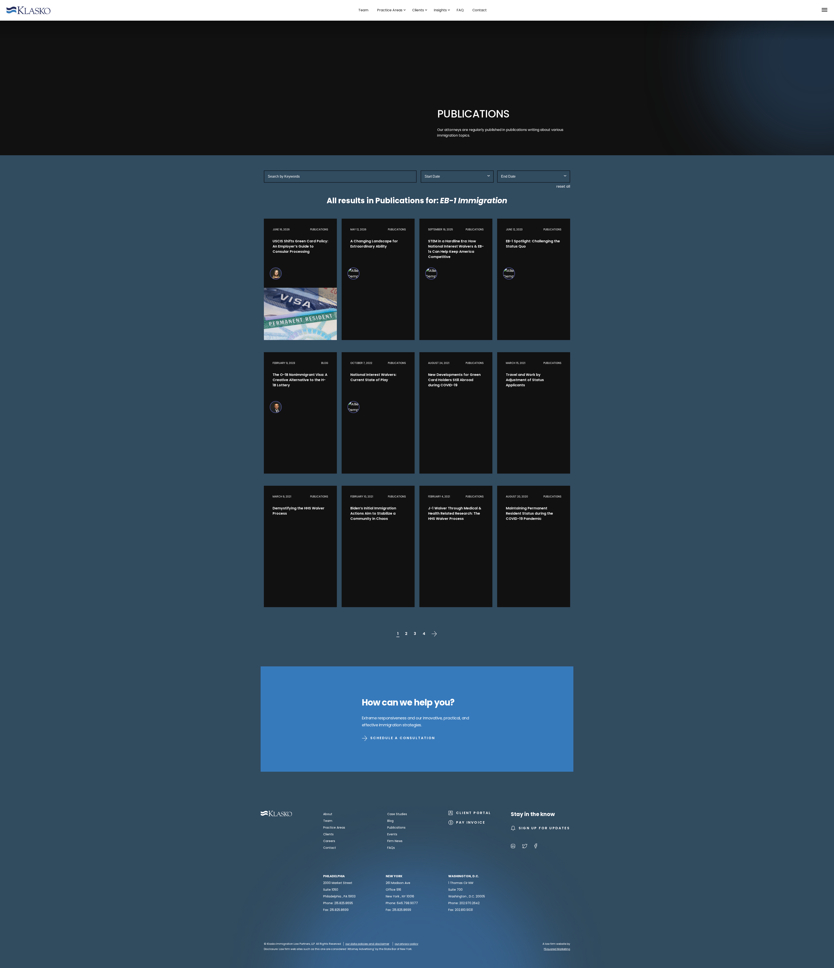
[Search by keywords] (340, 176)
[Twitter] (524, 847)
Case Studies (397, 814)
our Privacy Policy (406, 944)
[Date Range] (457, 176)
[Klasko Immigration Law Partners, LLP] (28, 10)
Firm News (394, 841)
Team (327, 821)
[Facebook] (535, 847)
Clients (328, 834)
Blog (390, 821)
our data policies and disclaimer (367, 944)
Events (392, 834)
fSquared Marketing (557, 949)
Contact (329, 848)
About (327, 814)
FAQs (391, 848)
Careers (329, 841)
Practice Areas (334, 827)
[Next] (434, 634)
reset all (563, 186)
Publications (396, 827)
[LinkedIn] (513, 847)
